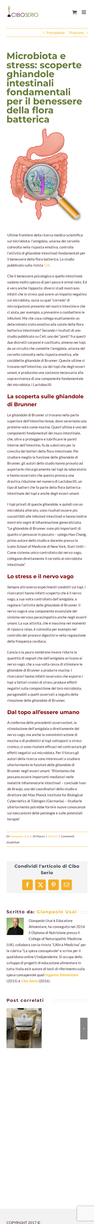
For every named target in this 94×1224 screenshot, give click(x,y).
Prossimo (76, 32)
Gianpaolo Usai (19, 836)
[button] (10, 1028)
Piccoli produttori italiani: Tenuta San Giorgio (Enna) (18, 1028)
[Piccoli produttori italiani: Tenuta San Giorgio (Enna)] (24, 1028)
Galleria (30, 1028)
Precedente (56, 32)
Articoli (53, 836)
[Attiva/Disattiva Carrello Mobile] (74, 12)
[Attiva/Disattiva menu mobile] (84, 12)
